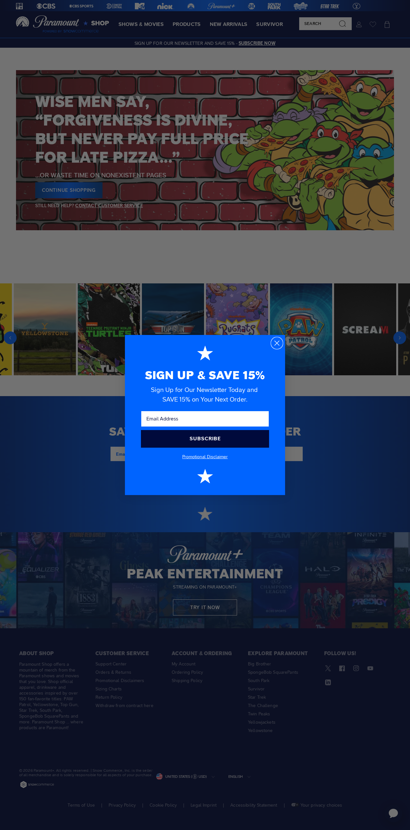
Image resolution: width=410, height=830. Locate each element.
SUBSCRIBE (205, 438)
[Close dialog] (277, 343)
